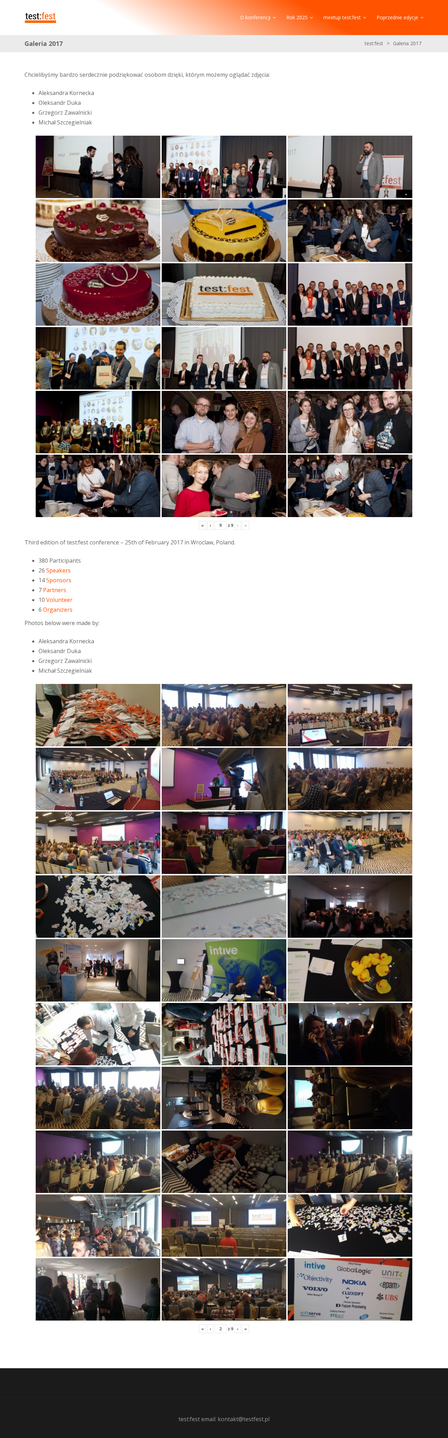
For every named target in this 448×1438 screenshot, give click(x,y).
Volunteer (59, 600)
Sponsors (58, 580)
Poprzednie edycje (397, 17)
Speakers (58, 570)
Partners (54, 590)
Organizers (57, 609)
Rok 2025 (297, 17)
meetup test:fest (342, 17)
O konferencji (255, 17)
